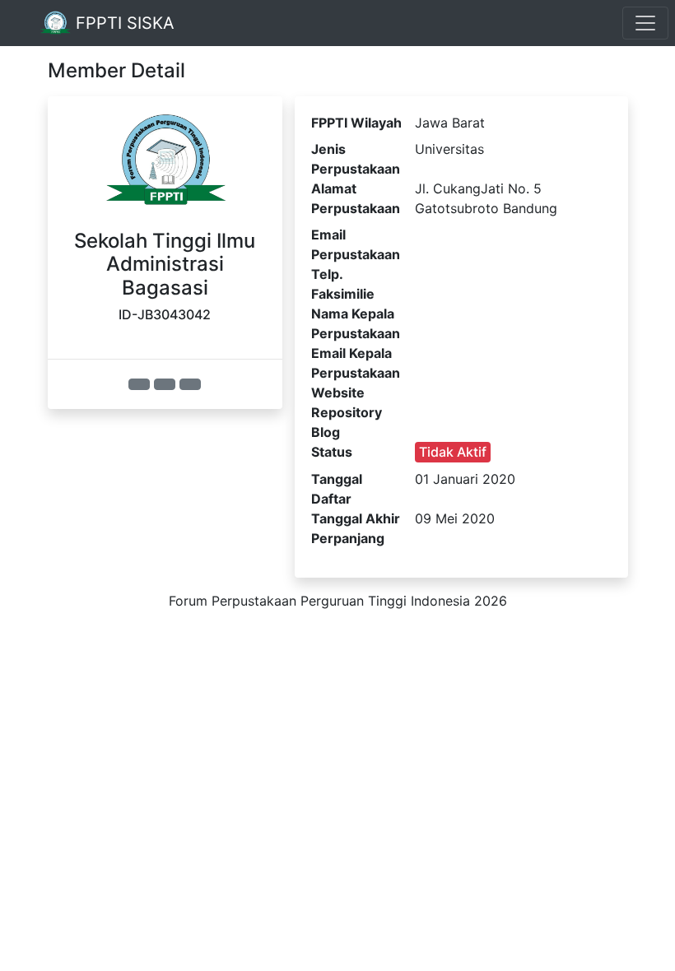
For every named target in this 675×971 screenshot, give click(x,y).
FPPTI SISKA (123, 23)
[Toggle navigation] (645, 23)
